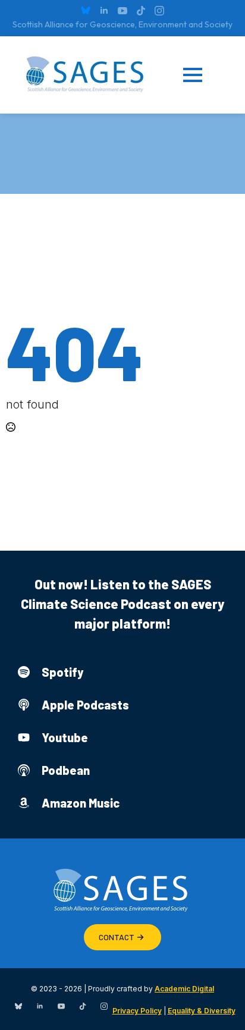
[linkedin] (104, 10)
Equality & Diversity (201, 1010)
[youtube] (122, 10)
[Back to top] (221, 1006)
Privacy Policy (137, 1010)
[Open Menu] (201, 74)
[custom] (85, 10)
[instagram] (159, 10)
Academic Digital (184, 988)
